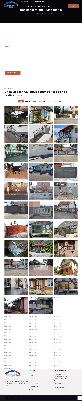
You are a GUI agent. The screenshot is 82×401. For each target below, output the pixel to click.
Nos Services (41, 6)
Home (31, 14)
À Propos (33, 6)
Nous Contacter (34, 386)
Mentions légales (68, 398)
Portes (54, 101)
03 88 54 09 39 (25, 1)
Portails (34, 101)
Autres (60, 101)
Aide (49, 6)
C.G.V (75, 398)
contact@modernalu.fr (39, 1)
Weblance (30, 398)
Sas (49, 101)
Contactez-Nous (11, 72)
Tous (21, 101)
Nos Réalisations (34, 383)
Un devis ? (72, 6)
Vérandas (27, 101)
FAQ (32, 389)
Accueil (27, 6)
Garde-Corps (42, 101)
